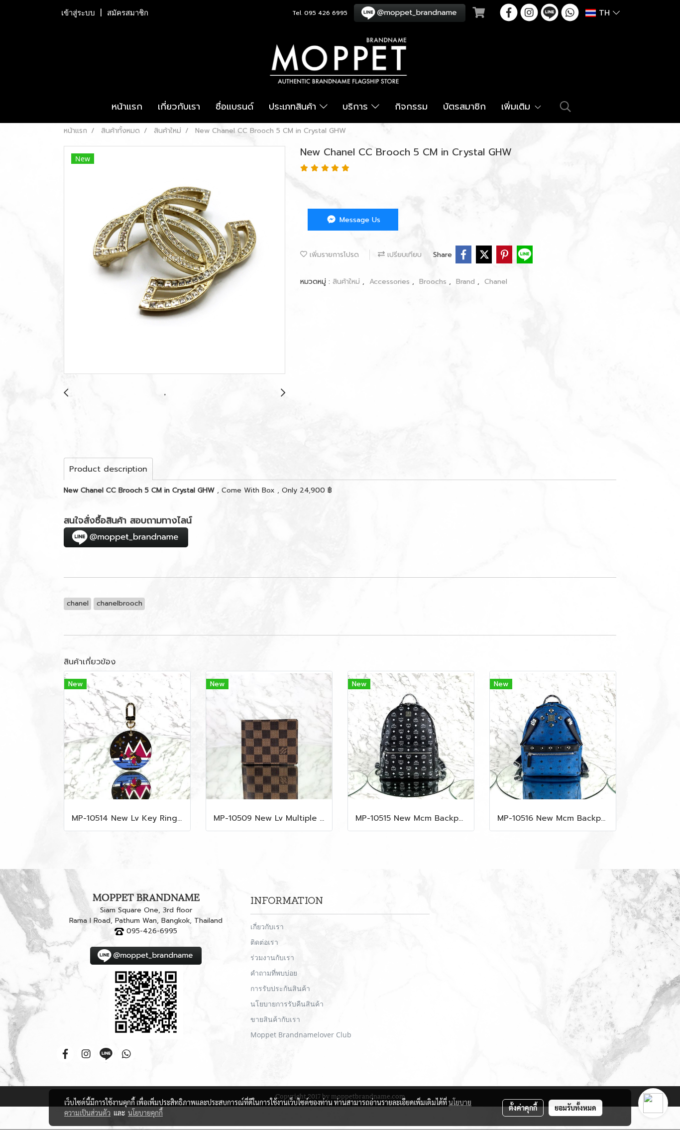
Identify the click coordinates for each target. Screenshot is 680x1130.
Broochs (434, 281)
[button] (565, 106)
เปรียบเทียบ (403, 255)
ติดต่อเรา (264, 942)
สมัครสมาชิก (127, 12)
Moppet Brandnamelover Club (300, 1034)
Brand (466, 281)
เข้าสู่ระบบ (78, 12)
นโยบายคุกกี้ (145, 1112)
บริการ (356, 107)
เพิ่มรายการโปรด (333, 255)
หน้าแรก (127, 107)
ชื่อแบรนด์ (234, 107)
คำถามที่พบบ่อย (273, 973)
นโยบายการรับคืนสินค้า (287, 1003)
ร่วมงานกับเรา (272, 957)
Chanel (495, 281)
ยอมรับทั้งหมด (575, 1107)
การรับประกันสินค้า (280, 988)
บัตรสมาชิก (464, 107)
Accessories (390, 281)
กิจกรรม (411, 107)
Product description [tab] (108, 469)
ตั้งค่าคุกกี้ (523, 1107)
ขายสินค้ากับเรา (275, 1019)
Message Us (358, 220)
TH (604, 13)
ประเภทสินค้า (294, 107)
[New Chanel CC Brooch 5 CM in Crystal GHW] (174, 260)
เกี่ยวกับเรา (179, 107)
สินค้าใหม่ (347, 281)
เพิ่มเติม (517, 107)
